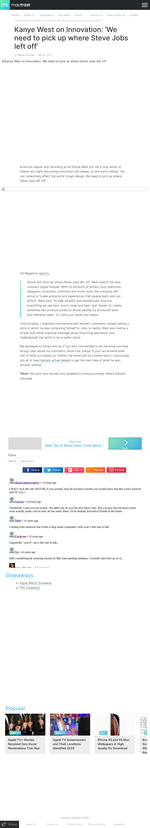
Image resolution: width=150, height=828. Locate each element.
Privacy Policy (74, 824)
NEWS (15, 15)
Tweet (56, 470)
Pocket (119, 470)
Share (35, 470)
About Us (31, 824)
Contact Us (52, 824)
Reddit (98, 470)
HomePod (136, 15)
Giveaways (119, 824)
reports (44, 273)
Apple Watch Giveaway (36, 583)
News (25, 20)
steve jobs (26, 460)
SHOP (78, 15)
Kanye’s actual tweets (55, 360)
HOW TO (29, 15)
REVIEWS (64, 15)
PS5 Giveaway (30, 587)
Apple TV (97, 15)
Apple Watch (116, 15)
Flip (76, 468)
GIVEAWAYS (46, 15)
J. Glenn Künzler (24, 54)
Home (17, 20)
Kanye (12, 460)
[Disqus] (75, 522)
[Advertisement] (75, 154)
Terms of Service (97, 824)
